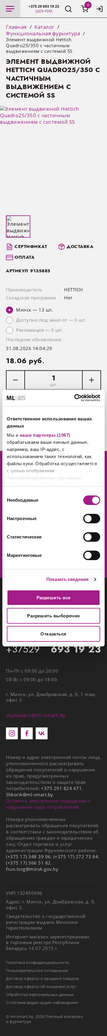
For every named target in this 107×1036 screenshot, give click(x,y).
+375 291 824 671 (61, 788)
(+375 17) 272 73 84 (76, 856)
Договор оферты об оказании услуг (41, 986)
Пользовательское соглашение (37, 970)
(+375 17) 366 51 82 (28, 863)
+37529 (53, 649)
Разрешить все (54, 597)
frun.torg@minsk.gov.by (32, 869)
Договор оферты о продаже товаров (42, 978)
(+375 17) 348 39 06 (28, 856)
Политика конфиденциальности (37, 962)
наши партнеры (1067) (45, 435)
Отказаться (53, 633)
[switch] (91, 518)
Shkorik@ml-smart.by (29, 794)
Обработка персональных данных (40, 994)
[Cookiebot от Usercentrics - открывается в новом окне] (75, 398)
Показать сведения (67, 579)
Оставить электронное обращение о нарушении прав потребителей (48, 804)
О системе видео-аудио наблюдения (42, 1002)
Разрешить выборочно (53, 615)
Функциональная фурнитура (43, 33)
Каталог (44, 27)
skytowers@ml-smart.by (36, 715)
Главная (16, 27)
